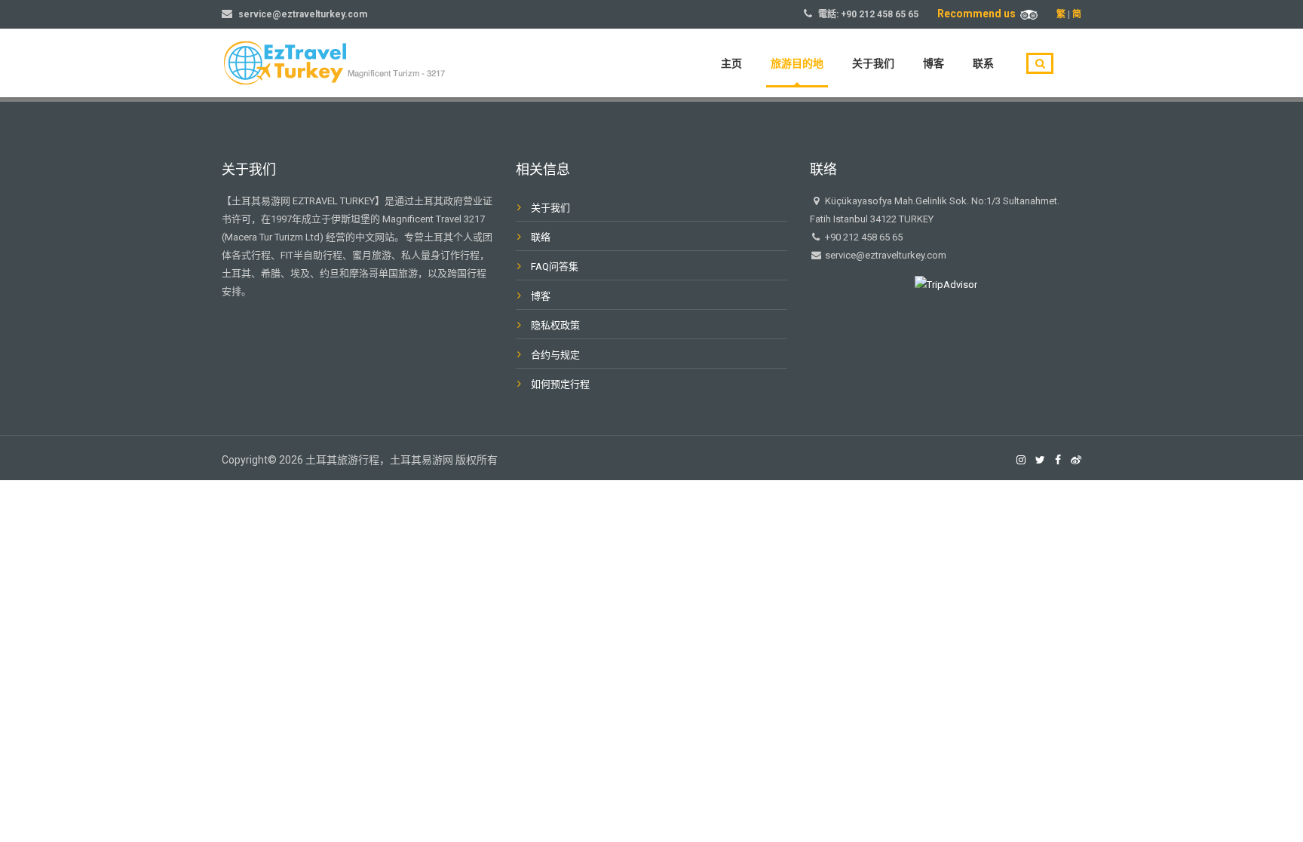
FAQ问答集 (554, 266)
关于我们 (873, 63)
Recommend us (978, 14)
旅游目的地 (797, 63)
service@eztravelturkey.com (302, 14)
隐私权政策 (555, 325)
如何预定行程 (560, 384)
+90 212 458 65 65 (879, 14)
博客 (933, 63)
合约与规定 (555, 354)
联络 (540, 237)
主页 (731, 63)
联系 (983, 63)
